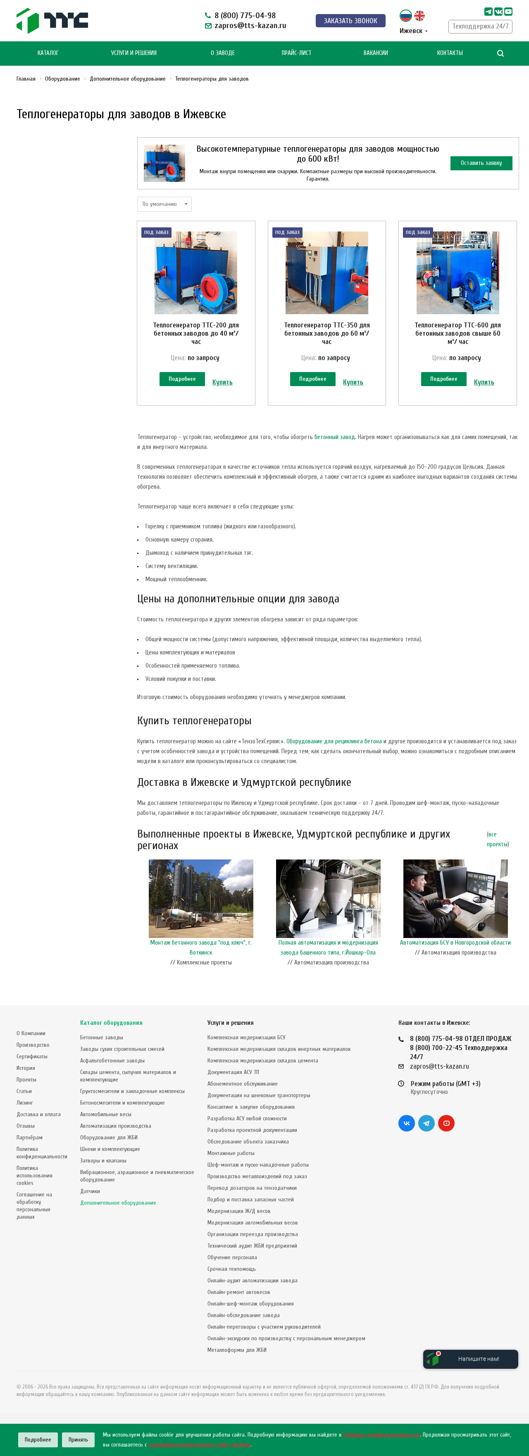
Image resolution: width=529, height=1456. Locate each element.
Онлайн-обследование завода (243, 1315)
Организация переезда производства (252, 1234)
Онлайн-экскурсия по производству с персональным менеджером (286, 1338)
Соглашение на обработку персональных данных (34, 1205)
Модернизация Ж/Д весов (239, 1211)
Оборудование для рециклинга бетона (334, 741)
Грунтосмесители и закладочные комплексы (132, 1091)
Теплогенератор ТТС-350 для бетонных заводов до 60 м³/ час (327, 333)
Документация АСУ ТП (233, 1072)
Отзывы (26, 1125)
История (26, 1068)
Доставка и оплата (39, 1114)
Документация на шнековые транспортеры (258, 1095)
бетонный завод (335, 437)
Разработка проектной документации (252, 1130)
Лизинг (25, 1102)
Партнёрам (30, 1137)
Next (515, 915)
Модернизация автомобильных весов (252, 1222)
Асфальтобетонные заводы (112, 1060)
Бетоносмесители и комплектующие (122, 1102)
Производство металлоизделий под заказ (257, 1176)
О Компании (31, 1033)
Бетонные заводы (101, 1037)
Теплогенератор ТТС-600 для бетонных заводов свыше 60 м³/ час (458, 333)
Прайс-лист (297, 53)
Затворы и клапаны (103, 1160)
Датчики (90, 1191)
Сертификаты (32, 1056)
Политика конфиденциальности (42, 1153)
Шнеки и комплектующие (110, 1149)
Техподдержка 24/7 (480, 26)
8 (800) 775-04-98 (245, 15)
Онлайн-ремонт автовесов (238, 1292)
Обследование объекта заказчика (248, 1141)
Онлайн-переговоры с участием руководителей (264, 1326)
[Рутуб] (508, 11)
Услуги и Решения (134, 53)
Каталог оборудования (111, 1022)
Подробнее (182, 378)
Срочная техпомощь (231, 1268)
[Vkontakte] (498, 11)
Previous (141, 915)
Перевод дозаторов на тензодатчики (252, 1187)
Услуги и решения (230, 1022)
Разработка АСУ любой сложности (247, 1118)
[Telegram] (488, 11)
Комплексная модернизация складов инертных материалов (279, 1049)
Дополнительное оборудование (118, 1202)
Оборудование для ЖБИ (109, 1137)
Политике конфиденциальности (381, 1434)
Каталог (48, 53)
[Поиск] (500, 53)
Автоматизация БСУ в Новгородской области (455, 942)
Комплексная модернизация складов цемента (262, 1060)
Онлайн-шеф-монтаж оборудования (250, 1303)
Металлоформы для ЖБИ (237, 1349)
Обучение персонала (232, 1257)
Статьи (24, 1091)
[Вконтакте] (406, 1123)
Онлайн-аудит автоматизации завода (252, 1280)
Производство (33, 1044)
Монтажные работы (231, 1153)
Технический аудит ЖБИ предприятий (252, 1245)
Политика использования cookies (34, 1175)
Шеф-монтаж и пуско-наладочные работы (258, 1164)
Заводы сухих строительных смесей (122, 1049)
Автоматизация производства (115, 1125)
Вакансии (376, 53)
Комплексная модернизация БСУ (246, 1037)
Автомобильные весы (105, 1114)
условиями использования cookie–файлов (199, 1444)
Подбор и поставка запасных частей (250, 1199)
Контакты (450, 53)
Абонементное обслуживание (242, 1083)
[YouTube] (446, 1123)
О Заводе (223, 53)
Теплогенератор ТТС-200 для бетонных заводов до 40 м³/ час (196, 333)
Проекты (26, 1079)
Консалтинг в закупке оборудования (251, 1106)
